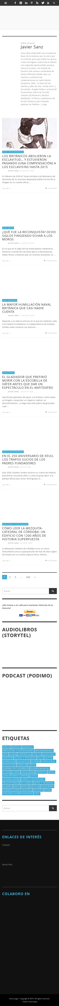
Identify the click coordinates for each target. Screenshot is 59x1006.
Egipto (48, 757)
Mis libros (26, 782)
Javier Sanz (13, 171)
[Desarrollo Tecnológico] (9, 875)
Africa (6, 746)
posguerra (47, 786)
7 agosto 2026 (26, 391)
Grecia (32, 764)
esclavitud (23, 761)
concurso (49, 754)
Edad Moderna (10, 300)
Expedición (9, 764)
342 (28, 577)
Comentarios (51, 261)
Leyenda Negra (11, 779)
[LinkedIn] (26, 3)
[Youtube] (48, 3)
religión (38, 790)
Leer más (5, 188)
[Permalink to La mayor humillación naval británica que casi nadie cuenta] (28, 282)
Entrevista (9, 761)
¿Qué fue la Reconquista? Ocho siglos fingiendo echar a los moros (29, 235)
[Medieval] (29, 915)
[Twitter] (42, 3)
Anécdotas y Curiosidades (15, 524)
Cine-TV (37, 754)
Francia (21, 764)
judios (33, 775)
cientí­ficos (24, 754)
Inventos (41, 772)
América (16, 746)
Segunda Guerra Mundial (18, 793)
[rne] (9, 966)
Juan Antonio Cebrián (15, 775)
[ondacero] (9, 952)
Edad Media (8, 228)
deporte (7, 757)
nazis (17, 786)
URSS (37, 793)
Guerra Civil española (16, 768)
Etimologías (48, 761)
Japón (51, 772)
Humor (16, 772)
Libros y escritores (33, 779)
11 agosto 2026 (27, 315)
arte (5, 754)
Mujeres (7, 786)
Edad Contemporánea (13, 152)
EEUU (40, 757)
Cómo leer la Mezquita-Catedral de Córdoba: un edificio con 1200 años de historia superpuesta (24, 533)
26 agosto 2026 (27, 171)
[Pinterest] (31, 3)
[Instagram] (20, 3)
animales (28, 746)
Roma (48, 790)
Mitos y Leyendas (44, 782)
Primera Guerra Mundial (17, 790)
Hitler (6, 772)
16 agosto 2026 (27, 243)
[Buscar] (5, 3)
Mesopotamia (10, 782)
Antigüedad (8, 373)
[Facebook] (15, 3)
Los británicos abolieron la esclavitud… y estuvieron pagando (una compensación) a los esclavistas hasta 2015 (29, 161)
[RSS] (37, 3)
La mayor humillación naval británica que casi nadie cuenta (26, 308)
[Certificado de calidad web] (9, 855)
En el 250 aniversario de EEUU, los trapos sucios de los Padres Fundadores (28, 459)
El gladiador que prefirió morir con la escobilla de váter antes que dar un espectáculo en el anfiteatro (27, 382)
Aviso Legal (13, 998)
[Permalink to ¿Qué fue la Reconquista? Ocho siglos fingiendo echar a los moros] (28, 210)
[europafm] (9, 937)
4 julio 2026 (25, 467)
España (35, 761)
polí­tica (34, 786)
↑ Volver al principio (29, 1001)
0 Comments (52, 188)
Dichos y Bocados (25, 757)
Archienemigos (44, 750)
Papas (25, 786)
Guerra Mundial (40, 768)
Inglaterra (27, 772)
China (13, 754)
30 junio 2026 (26, 543)
